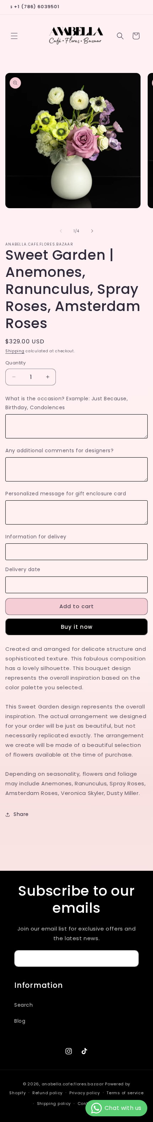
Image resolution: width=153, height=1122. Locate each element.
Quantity (15, 362)
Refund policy (47, 1093)
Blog (19, 1020)
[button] (14, 36)
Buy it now (77, 627)
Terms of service (124, 1093)
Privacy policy (84, 1093)
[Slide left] (61, 231)
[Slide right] (92, 231)
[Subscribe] (130, 958)
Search (23, 1004)
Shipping (15, 351)
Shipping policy (54, 1103)
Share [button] (21, 814)
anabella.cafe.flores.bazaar (73, 1084)
